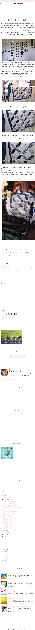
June (4, 538)
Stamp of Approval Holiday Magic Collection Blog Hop (19, 606)
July (4, 536)
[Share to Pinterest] (28, 252)
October (5, 530)
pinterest (26, 250)
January (5, 549)
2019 (3, 489)
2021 (3, 485)
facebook (13, 250)
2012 (3, 558)
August (4, 534)
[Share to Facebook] (27, 252)
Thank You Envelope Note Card (9, 517)
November (5, 499)
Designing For (23, 12)
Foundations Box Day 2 (8, 523)
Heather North (14, 369)
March (4, 545)
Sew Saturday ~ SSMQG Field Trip (10, 505)
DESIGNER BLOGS (22, 629)
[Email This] (22, 252)
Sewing (24, 255)
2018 (3, 491)
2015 (3, 551)
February (5, 547)
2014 (3, 554)
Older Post (31, 268)
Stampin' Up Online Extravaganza (10, 513)
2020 (3, 487)
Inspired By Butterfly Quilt (8, 503)
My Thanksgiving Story (8, 509)
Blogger (19, 619)
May (4, 540)
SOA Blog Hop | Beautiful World (14, 573)
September (5, 532)
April (4, 542)
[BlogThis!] (24, 252)
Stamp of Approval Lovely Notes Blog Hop (16, 590)
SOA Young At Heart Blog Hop (14, 581)
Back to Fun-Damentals (8, 525)
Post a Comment (5, 266)
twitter (19, 250)
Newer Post (3, 268)
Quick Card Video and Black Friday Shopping (12, 507)
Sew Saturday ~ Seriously (8, 527)
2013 (3, 556)
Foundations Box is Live (8, 521)
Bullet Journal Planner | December (10, 501)
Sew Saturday (17, 255)
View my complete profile (8, 379)
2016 (3, 495)
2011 (3, 560)
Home (9, 12)
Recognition (15, 12)
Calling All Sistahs (7, 519)
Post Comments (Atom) (13, 271)
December (5, 497)
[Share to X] (25, 252)
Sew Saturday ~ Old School (8, 515)
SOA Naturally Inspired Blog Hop (14, 598)
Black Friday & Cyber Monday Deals (10, 511)
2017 (3, 493)
